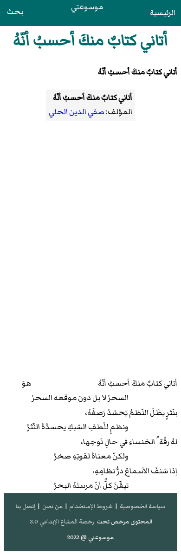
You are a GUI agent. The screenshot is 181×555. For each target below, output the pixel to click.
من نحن (52, 506)
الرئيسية (162, 12)
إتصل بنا (25, 506)
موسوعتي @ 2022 (90, 537)
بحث (14, 12)
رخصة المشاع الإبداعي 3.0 (62, 521)
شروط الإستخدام (91, 506)
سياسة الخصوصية (142, 506)
